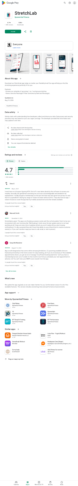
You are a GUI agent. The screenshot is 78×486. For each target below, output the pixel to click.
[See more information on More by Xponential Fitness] (31, 299)
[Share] (25, 31)
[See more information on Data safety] (18, 112)
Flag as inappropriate (14, 359)
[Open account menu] (74, 2)
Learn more (16, 48)
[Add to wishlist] (30, 31)
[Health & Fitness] (12, 105)
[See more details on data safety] (12, 147)
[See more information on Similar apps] (18, 329)
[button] (11, 63)
